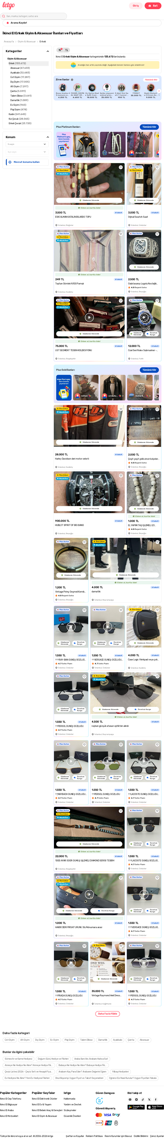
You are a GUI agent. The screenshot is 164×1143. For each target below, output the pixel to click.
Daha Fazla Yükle (107, 1013)
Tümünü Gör (151, 80)
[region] (107, 91)
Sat (155, 5)
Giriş (136, 5)
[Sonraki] (159, 91)
